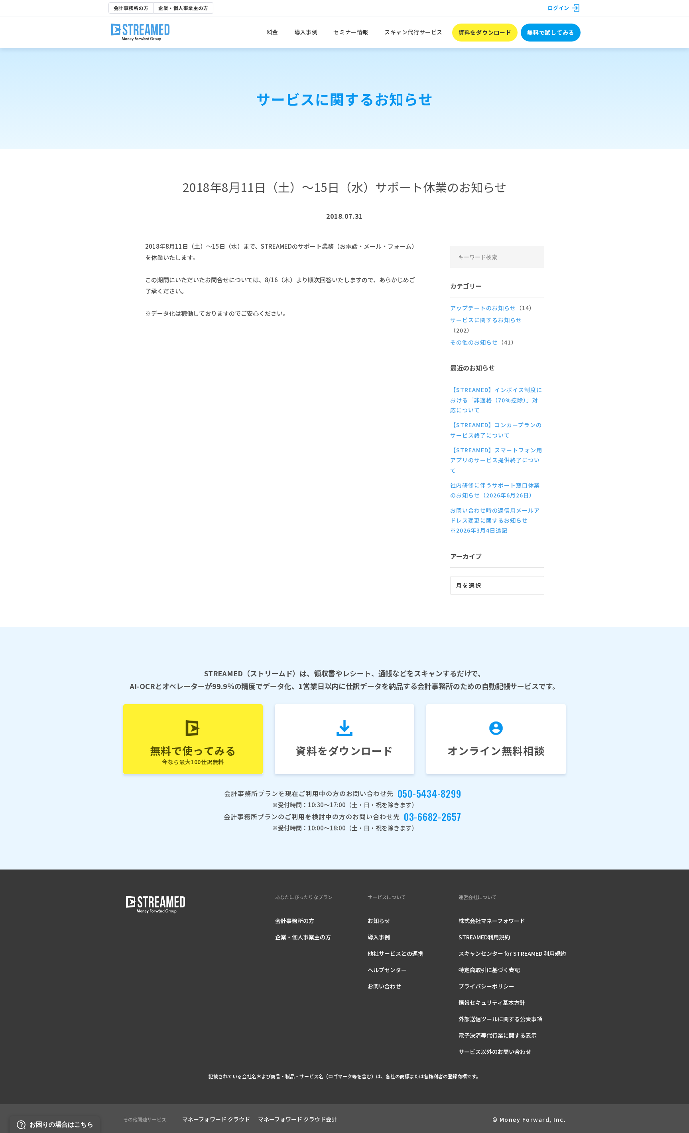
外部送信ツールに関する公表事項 (500, 1019)
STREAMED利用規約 (484, 937)
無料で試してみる (550, 32)
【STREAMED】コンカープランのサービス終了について (496, 430)
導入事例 (379, 937)
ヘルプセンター (387, 970)
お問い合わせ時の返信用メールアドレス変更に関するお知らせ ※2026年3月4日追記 (495, 520)
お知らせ (379, 921)
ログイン (558, 8)
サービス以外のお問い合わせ (495, 1052)
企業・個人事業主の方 (183, 7)
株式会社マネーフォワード (492, 921)
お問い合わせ (384, 986)
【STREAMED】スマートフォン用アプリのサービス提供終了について (496, 460)
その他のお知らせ (483, 342)
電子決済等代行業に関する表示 (498, 1035)
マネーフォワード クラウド (216, 1119)
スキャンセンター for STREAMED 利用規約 (512, 953)
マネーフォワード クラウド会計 (297, 1119)
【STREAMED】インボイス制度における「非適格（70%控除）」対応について (496, 400)
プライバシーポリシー (486, 986)
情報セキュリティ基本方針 (492, 1002)
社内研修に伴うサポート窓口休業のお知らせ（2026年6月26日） (495, 490)
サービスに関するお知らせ (486, 325)
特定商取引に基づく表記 (489, 970)
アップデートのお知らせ (492, 308)
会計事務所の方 (131, 7)
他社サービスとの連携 (395, 953)
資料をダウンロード (485, 32)
